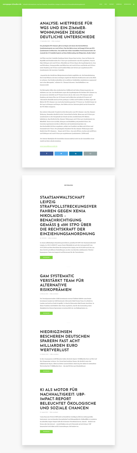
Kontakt (111, 4)
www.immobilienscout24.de (48, 146)
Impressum (119, 4)
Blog (100, 4)
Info (105, 4)
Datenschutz (127, 4)
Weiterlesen (46, 257)
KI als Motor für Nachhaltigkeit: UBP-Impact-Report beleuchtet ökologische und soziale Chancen (68, 399)
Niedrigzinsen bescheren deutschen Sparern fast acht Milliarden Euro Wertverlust (65, 341)
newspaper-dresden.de (12, 4)
